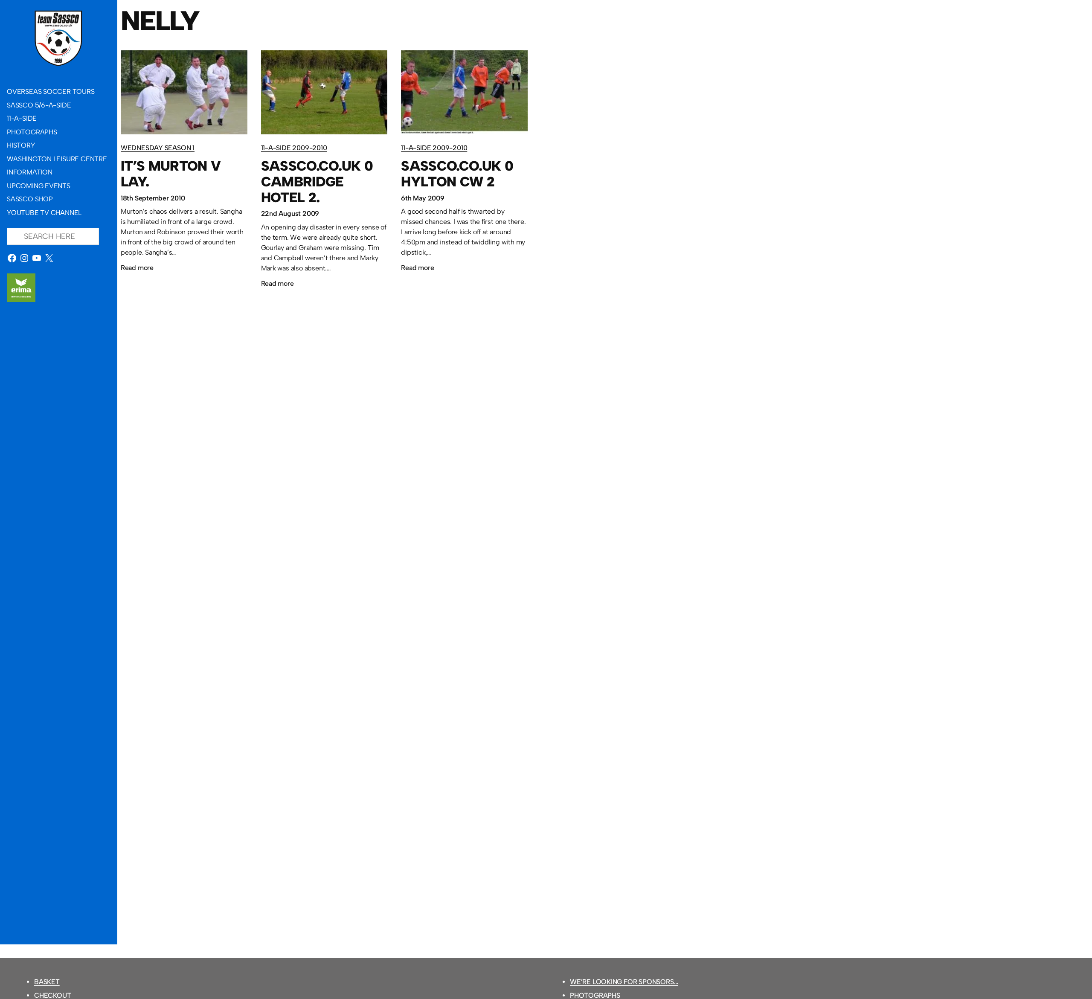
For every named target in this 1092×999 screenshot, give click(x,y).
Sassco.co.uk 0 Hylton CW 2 (457, 174)
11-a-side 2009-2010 (294, 148)
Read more (137, 269)
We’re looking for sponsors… (624, 982)
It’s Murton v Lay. (171, 174)
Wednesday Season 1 (158, 148)
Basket (47, 982)
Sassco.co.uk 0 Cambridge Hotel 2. (317, 181)
